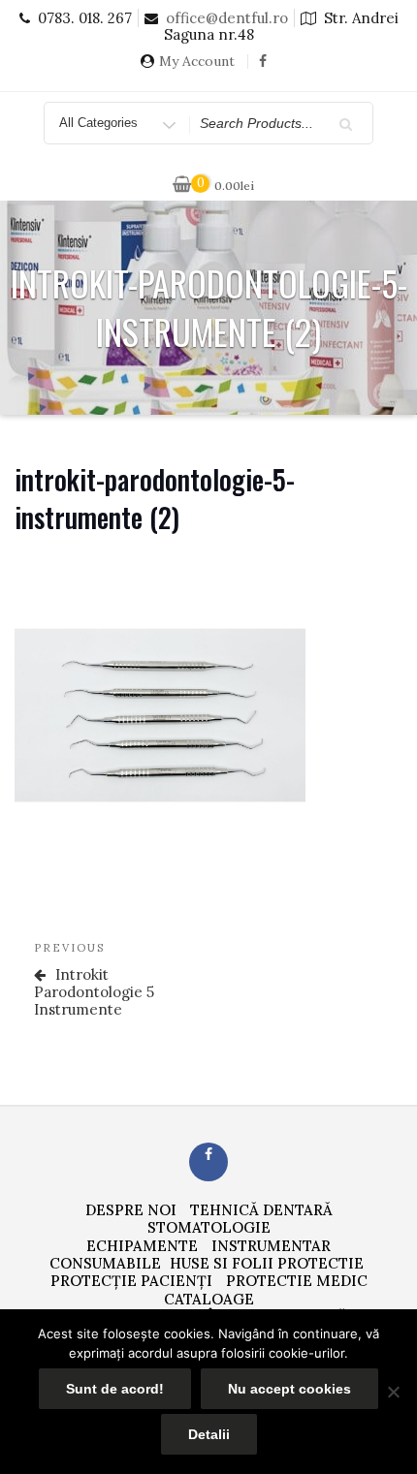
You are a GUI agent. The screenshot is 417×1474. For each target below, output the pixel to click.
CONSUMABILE (105, 1263)
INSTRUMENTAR (271, 1246)
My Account (197, 61)
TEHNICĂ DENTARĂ (261, 1210)
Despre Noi (130, 1210)
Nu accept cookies (289, 1388)
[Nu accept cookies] (392, 1391)
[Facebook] (262, 67)
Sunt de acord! (115, 1388)
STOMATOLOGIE (209, 1227)
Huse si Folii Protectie (267, 1263)
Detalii (209, 1434)
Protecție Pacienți (131, 1280)
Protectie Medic (297, 1280)
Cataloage (209, 1299)
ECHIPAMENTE (142, 1246)
